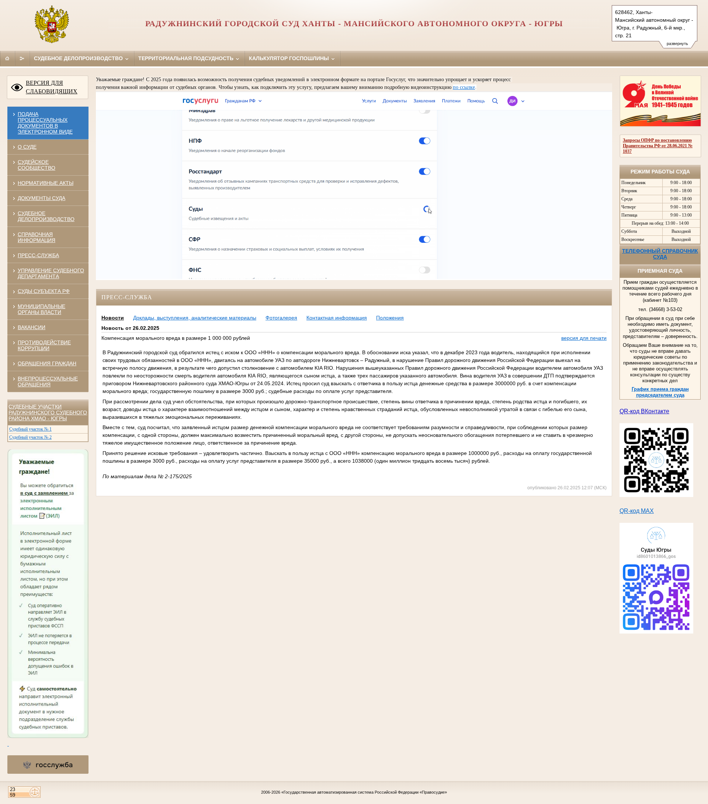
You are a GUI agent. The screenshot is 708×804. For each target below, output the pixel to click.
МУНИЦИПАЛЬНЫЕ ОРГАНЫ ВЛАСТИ (41, 309)
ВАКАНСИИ (31, 327)
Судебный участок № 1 (30, 429)
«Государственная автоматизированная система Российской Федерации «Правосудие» (364, 792)
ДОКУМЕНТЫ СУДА (41, 198)
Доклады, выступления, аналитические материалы (194, 318)
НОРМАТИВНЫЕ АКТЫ (45, 183)
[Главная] (7, 58)
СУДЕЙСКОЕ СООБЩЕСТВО (36, 165)
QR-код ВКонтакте (644, 411)
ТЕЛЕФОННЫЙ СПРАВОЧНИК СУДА (660, 254)
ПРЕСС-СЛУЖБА (38, 255)
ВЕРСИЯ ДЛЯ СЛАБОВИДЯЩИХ (51, 87)
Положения (390, 318)
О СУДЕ (27, 147)
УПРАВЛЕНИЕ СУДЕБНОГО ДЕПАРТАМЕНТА (51, 273)
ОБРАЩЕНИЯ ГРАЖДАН (47, 363)
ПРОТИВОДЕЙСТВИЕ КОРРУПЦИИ (44, 345)
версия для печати (584, 338)
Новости (112, 318)
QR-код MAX (637, 511)
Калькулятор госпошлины (289, 58)
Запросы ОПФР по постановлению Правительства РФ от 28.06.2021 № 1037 (658, 146)
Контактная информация (336, 318)
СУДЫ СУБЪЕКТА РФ (44, 291)
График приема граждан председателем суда (660, 392)
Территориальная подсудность (186, 58)
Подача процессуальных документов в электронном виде (45, 123)
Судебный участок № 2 (30, 437)
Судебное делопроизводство (79, 58)
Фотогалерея (281, 318)
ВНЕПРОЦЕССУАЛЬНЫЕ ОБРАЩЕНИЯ (48, 381)
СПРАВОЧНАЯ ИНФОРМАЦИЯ (36, 237)
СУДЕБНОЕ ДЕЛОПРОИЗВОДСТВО (46, 216)
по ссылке (464, 87)
